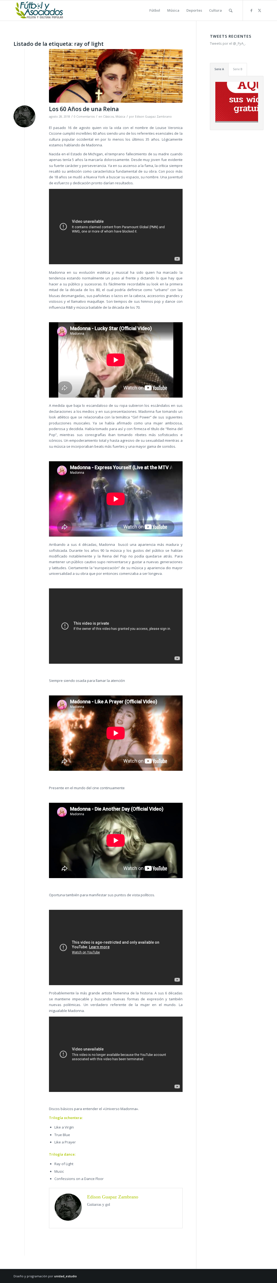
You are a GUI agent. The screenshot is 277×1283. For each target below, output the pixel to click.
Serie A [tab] (219, 69)
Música (120, 116)
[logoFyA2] (40, 10)
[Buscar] (230, 10)
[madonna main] (116, 76)
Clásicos (108, 116)
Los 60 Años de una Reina (84, 109)
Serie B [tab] (237, 69)
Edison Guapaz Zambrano (153, 116)
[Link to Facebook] (251, 10)
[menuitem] (155, 10)
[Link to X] (259, 10)
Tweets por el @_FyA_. (228, 43)
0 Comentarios (84, 116)
